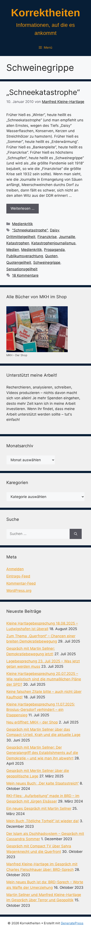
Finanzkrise (47, 237)
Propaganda (54, 250)
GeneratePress (72, 923)
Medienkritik (22, 224)
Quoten (51, 256)
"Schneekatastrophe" (30, 230)
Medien (12, 250)
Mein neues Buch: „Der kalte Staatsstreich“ (42, 783)
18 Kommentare (25, 275)
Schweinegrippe (46, 262)
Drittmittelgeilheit (20, 237)
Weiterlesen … (22, 208)
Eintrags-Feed (18, 576)
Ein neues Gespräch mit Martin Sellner (38, 808)
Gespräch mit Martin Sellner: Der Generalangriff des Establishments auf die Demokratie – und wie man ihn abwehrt (42, 752)
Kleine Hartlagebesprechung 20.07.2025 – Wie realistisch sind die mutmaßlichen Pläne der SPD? (43, 679)
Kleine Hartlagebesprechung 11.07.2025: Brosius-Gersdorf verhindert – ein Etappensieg (40, 709)
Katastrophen (17, 243)
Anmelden (15, 569)
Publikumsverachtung (24, 256)
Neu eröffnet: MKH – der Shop (32, 722)
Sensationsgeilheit (21, 269)
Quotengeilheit (18, 262)
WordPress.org (18, 590)
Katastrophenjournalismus (53, 243)
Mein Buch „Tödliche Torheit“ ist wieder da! (42, 821)
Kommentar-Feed (21, 583)
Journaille (67, 237)
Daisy (54, 230)
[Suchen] (76, 534)
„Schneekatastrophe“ (43, 92)
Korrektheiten (45, 13)
